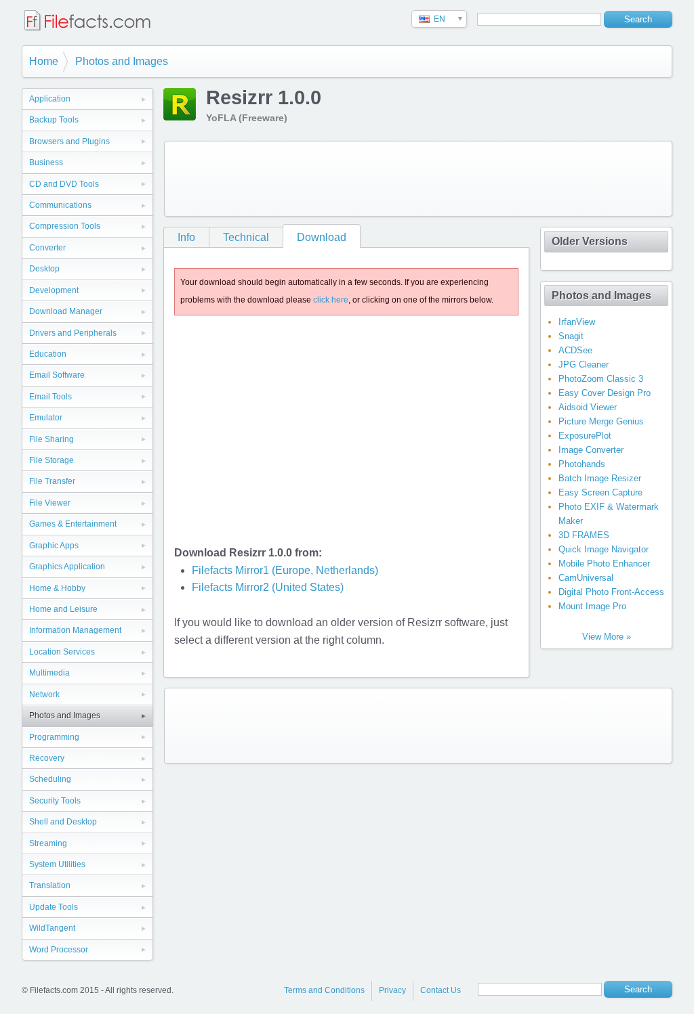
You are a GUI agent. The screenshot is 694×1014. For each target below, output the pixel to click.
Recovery (46, 758)
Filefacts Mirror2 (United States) (268, 587)
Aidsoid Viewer (587, 407)
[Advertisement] (418, 178)
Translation (49, 885)
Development (54, 290)
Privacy (392, 990)
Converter (47, 247)
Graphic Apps (54, 545)
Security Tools (55, 801)
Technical (246, 237)
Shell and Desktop (63, 821)
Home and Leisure (63, 609)
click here (330, 300)
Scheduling (50, 779)
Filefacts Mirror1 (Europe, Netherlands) (285, 570)
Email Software (57, 375)
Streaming (48, 843)
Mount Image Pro (592, 606)
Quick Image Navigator (603, 549)
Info (186, 237)
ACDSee (575, 350)
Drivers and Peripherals (73, 333)
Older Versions (590, 241)
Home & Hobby (57, 588)
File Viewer (49, 503)
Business (46, 162)
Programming (54, 737)
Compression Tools (64, 226)
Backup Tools (54, 120)
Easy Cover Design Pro (604, 393)
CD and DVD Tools (64, 184)
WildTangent (52, 928)
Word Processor (58, 949)
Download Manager (65, 311)
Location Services (62, 652)
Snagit (571, 336)
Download (321, 237)
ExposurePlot (584, 436)
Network (44, 694)
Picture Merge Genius (601, 421)
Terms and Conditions (324, 990)
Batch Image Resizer (599, 478)
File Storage (51, 460)
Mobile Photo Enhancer (604, 563)
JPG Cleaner (583, 364)
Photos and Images (121, 61)
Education (47, 354)
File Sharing (51, 439)
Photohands (581, 464)
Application (49, 99)
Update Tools (53, 907)
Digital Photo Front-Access (611, 592)
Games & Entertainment (73, 524)
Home (43, 61)
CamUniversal (585, 578)
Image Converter (591, 450)
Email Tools (50, 396)
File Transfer (52, 481)
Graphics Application (67, 566)
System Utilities (57, 864)
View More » (606, 637)
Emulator (45, 417)
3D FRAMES (583, 535)
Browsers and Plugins (69, 141)
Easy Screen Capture (600, 492)
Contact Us (440, 990)
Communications (60, 205)
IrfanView (576, 322)
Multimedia (49, 673)
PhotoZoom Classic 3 (600, 379)
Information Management (75, 630)
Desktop (44, 268)
